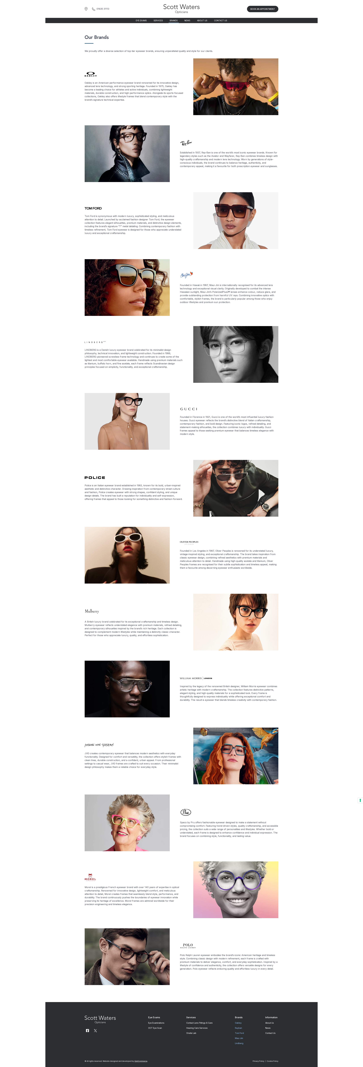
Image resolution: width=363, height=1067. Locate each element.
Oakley (238, 1023)
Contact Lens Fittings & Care (199, 1023)
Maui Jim (239, 1038)
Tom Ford (239, 1033)
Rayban (238, 1028)
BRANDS (174, 20)
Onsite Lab (191, 1033)
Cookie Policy (272, 1061)
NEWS (187, 20)
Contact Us (270, 1033)
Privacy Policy (258, 1061)
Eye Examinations (156, 1023)
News (268, 1028)
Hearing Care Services (197, 1028)
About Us (269, 1023)
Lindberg (239, 1043)
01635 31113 (103, 8)
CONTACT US (220, 20)
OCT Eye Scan (155, 1028)
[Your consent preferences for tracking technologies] (360, 800)
